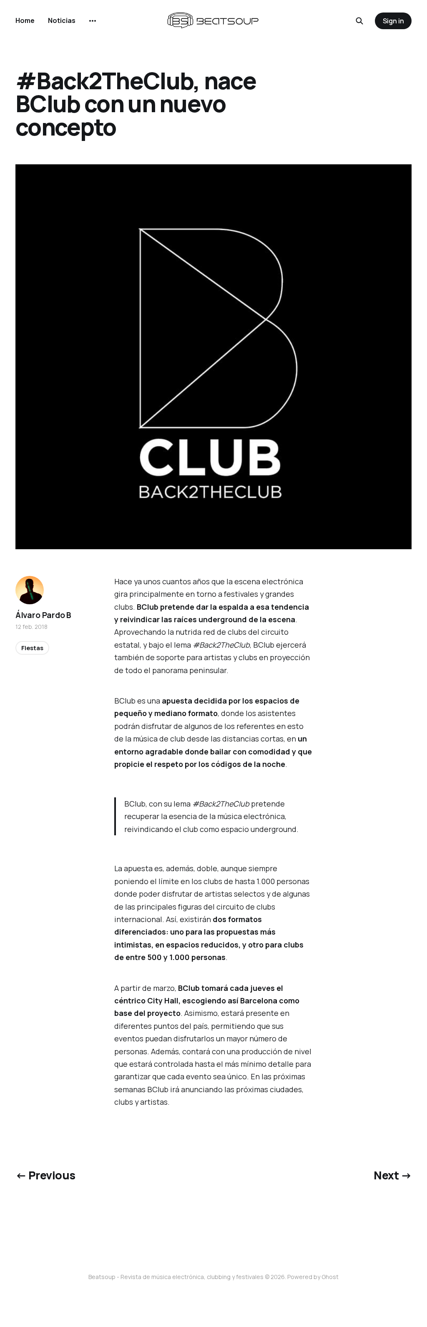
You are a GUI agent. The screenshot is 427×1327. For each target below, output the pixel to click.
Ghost (330, 1277)
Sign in (393, 20)
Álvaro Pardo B (43, 615)
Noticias (61, 20)
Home (25, 20)
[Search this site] (359, 21)
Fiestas (32, 647)
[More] (92, 21)
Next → (393, 1175)
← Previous (45, 1175)
